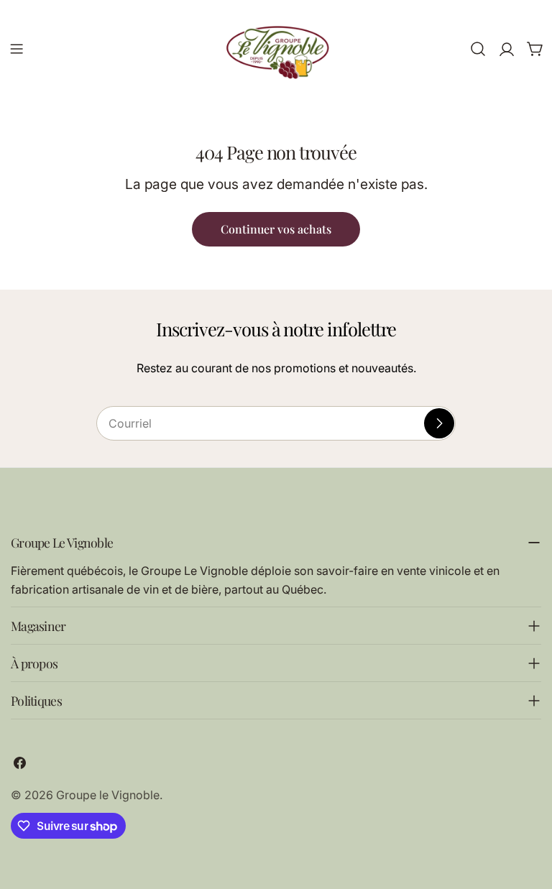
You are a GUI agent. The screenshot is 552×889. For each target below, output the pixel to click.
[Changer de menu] (16, 48)
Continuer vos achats (276, 228)
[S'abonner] (439, 423)
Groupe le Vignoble (108, 795)
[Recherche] (478, 48)
